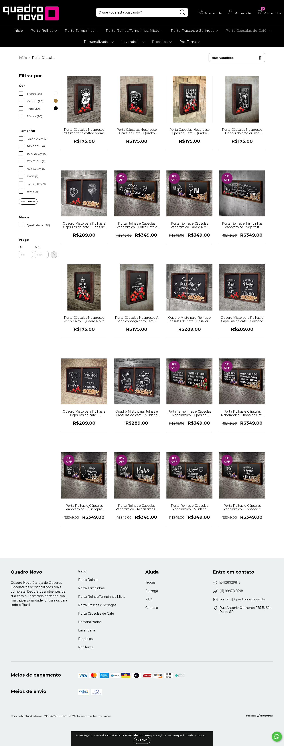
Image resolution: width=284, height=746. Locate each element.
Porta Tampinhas (80, 31)
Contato (151, 608)
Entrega (151, 591)
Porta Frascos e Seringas (193, 31)
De (20, 247)
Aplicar (54, 254)
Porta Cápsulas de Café (247, 31)
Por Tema (188, 42)
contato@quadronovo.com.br (242, 599)
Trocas (150, 582)
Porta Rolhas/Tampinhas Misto (133, 31)
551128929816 (229, 582)
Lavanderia (132, 42)
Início (18, 31)
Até (37, 247)
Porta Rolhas (42, 31)
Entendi (142, 740)
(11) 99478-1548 (231, 591)
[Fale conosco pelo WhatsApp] (277, 737)
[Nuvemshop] (259, 716)
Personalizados (97, 42)
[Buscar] (183, 12)
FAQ (148, 599)
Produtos (160, 42)
